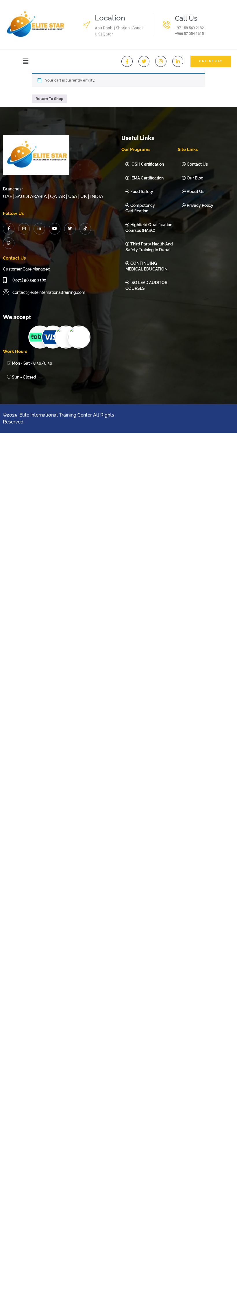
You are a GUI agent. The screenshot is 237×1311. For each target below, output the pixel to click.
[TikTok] (85, 228)
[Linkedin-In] (177, 61)
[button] (25, 61)
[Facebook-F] (126, 61)
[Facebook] (8, 228)
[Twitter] (143, 61)
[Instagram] (160, 61)
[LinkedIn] (39, 228)
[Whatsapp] (8, 243)
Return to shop (49, 99)
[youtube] (54, 228)
